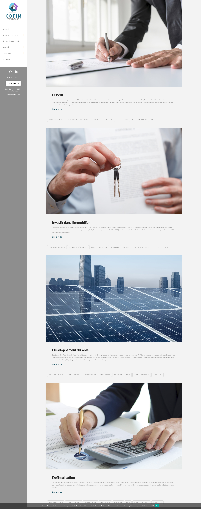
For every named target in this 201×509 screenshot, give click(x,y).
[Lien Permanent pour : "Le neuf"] (114, 43)
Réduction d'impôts (139, 119)
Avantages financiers (57, 247)
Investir (109, 119)
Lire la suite (57, 109)
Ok (157, 506)
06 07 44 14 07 (13, 78)
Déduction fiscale (74, 375)
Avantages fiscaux (56, 375)
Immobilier (98, 119)
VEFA (153, 119)
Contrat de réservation (78, 247)
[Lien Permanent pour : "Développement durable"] (114, 298)
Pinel (126, 119)
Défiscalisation (90, 375)
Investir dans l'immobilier (143, 247)
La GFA (118, 119)
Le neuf (57, 95)
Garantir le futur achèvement (78, 119)
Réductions (157, 375)
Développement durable (70, 350)
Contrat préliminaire (99, 247)
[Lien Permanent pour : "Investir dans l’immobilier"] (114, 171)
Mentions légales (13, 94)
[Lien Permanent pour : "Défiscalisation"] (114, 426)
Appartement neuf (55, 119)
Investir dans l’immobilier (71, 222)
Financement (105, 375)
